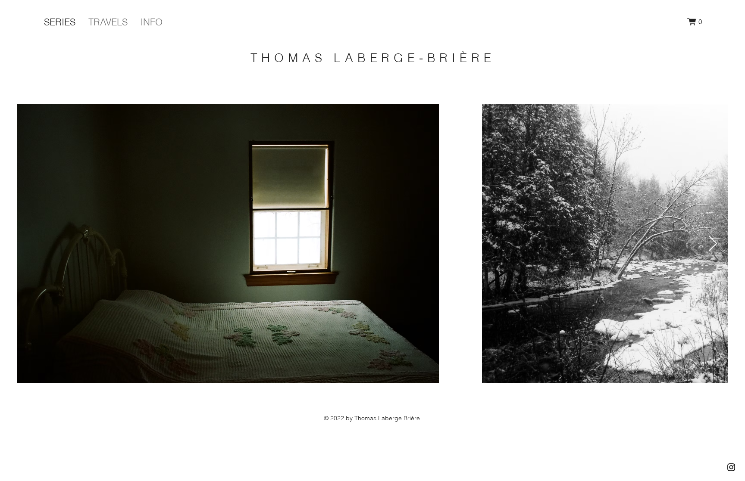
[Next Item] (713, 244)
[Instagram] (731, 467)
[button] (694, 22)
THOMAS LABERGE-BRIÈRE (372, 57)
